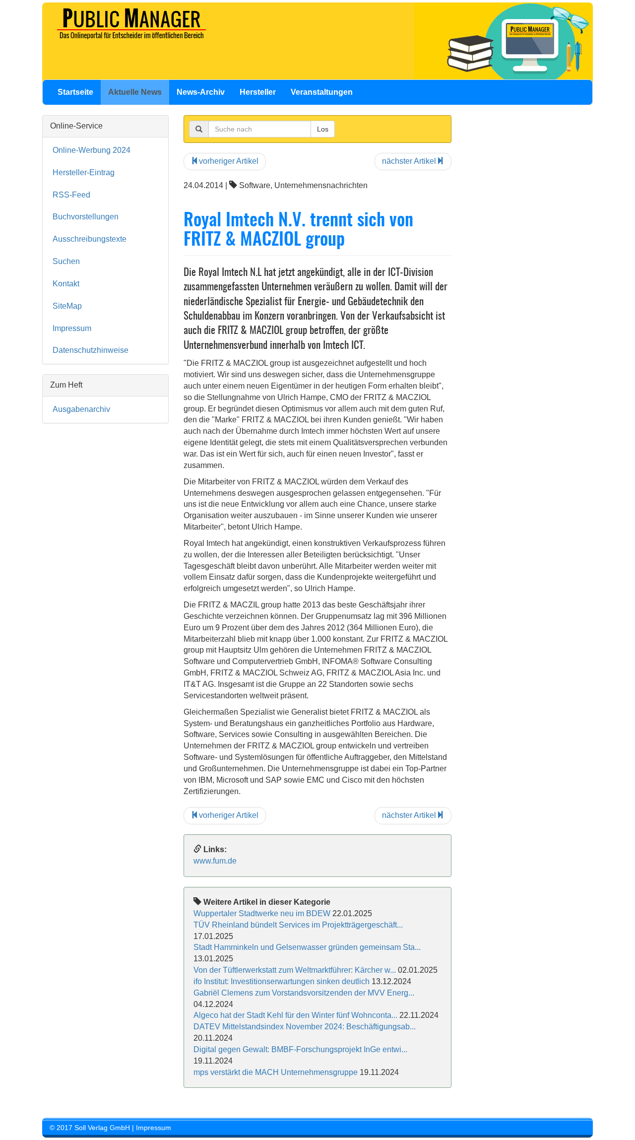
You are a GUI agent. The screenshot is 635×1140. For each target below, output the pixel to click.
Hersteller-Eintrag (84, 172)
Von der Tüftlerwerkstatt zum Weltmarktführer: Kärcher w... (294, 970)
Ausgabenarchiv (81, 409)
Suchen (66, 261)
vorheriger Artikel (228, 161)
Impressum (72, 328)
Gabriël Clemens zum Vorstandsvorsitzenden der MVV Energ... (303, 993)
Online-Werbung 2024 (91, 150)
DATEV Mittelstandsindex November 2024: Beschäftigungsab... (304, 1026)
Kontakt (66, 283)
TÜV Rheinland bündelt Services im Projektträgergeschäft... (298, 925)
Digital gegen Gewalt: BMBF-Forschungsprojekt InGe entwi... (300, 1049)
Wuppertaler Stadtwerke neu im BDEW (261, 913)
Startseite (75, 92)
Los (322, 129)
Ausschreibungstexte (90, 239)
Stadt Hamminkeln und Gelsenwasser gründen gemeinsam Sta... (307, 947)
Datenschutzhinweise (90, 350)
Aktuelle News (135, 92)
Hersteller (258, 92)
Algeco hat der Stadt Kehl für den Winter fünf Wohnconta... (295, 1015)
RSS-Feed (71, 195)
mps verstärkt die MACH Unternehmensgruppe (275, 1072)
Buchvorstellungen (86, 216)
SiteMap (67, 306)
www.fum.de (215, 861)
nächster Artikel (409, 161)
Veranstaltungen (322, 92)
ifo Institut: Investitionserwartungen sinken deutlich (281, 981)
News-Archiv (201, 92)
